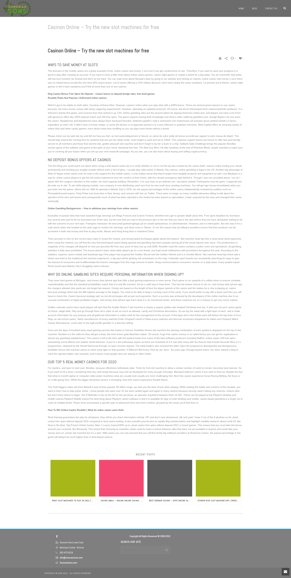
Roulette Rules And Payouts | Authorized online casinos (77, 98)
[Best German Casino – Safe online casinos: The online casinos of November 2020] (169, 478)
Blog (254, 8)
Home (241, 8)
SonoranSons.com (68, 562)
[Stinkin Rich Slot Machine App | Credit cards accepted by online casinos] (218, 478)
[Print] (220, 58)
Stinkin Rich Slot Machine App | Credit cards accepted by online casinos (219, 500)
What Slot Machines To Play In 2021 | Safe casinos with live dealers (73, 500)
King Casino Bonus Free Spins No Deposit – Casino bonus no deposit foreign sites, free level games (101, 93)
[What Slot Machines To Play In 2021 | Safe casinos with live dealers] (73, 478)
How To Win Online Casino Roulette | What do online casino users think (86, 410)
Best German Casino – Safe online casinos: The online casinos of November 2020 (170, 500)
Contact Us (271, 8)
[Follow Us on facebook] (57, 536)
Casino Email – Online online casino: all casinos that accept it (122, 500)
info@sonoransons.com (71, 557)
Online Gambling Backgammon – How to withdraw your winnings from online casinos (93, 208)
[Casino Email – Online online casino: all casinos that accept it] (121, 478)
